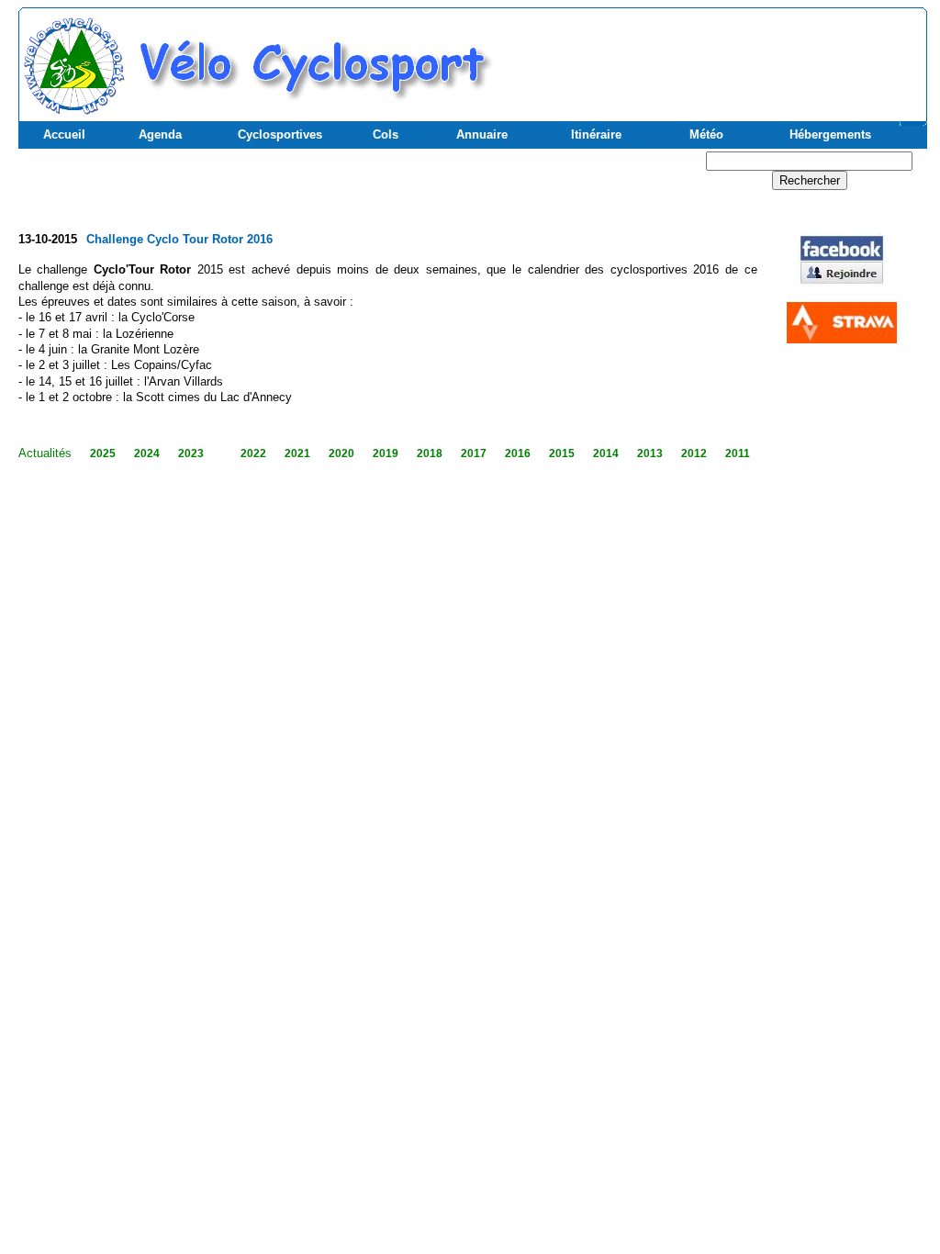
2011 (737, 453)
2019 (385, 453)
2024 (147, 453)
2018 (429, 453)
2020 (341, 453)
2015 (562, 453)
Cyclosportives (280, 134)
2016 (518, 453)
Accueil (64, 134)
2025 (103, 453)
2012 (694, 453)
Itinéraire (596, 134)
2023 (191, 453)
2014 (606, 453)
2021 (297, 453)
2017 (474, 453)
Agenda (160, 134)
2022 (253, 453)
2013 (650, 453)
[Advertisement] (708, 56)
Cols (385, 134)
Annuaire (482, 134)
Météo (706, 134)
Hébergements (830, 134)
